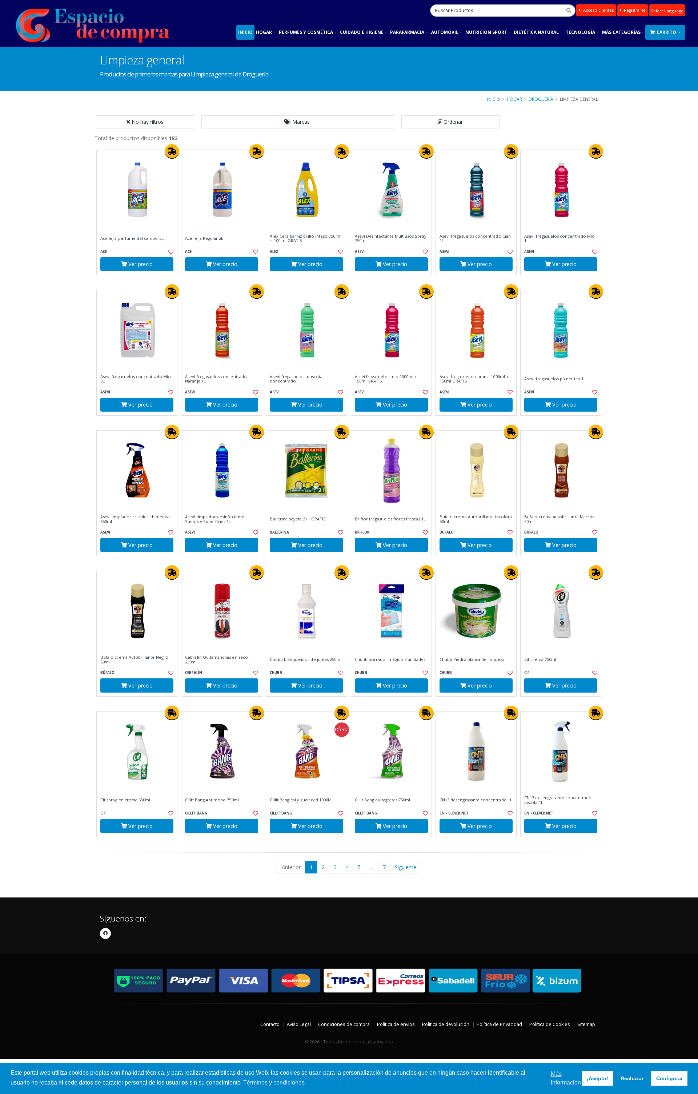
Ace (103, 251)
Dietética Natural (536, 32)
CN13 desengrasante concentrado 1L (476, 800)
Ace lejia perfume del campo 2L (132, 238)
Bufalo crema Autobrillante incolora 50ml (476, 519)
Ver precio (140, 264)
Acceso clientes (598, 10)
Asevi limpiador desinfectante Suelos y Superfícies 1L (214, 519)
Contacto (270, 1024)
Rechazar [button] (632, 1078)
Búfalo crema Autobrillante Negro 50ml (134, 659)
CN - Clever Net (454, 813)
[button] (297, 121)
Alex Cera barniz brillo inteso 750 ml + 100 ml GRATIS (305, 238)
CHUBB (276, 672)
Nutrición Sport (486, 32)
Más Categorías (621, 32)
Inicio (245, 32)
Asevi (360, 251)
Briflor (362, 532)
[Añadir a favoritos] (170, 252)
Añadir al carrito (139, 281)
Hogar (264, 32)
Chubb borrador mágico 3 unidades (390, 659)
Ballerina (279, 532)
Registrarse (634, 10)
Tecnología (580, 32)
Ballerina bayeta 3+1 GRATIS (298, 519)
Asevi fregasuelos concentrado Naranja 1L (216, 379)
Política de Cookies (549, 1024)
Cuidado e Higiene (362, 32)
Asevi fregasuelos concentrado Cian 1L (475, 238)
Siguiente (405, 867)
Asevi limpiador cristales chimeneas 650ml (135, 519)
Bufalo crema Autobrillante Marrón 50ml (559, 519)
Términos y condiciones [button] (274, 1082)
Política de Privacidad (499, 1024)
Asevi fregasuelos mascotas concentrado (297, 379)
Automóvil (444, 32)
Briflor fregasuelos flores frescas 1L (390, 519)
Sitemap (586, 1024)
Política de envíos (396, 1024)
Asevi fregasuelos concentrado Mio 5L (135, 379)
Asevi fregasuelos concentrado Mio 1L (559, 238)
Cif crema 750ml (540, 659)
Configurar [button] (669, 1078)
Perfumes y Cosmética (306, 32)
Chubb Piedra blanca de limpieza (472, 659)
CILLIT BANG (196, 813)
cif (526, 672)
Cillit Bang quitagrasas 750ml (382, 800)
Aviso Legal (299, 1024)
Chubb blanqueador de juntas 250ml (305, 659)
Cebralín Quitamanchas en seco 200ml (216, 659)
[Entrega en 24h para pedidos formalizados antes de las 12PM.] (172, 151)
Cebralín (193, 672)
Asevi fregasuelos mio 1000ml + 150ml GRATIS (386, 379)
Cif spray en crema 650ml (125, 800)
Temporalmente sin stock (221, 562)
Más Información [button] (566, 1078)
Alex (274, 251)
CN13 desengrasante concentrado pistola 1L (557, 800)
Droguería (541, 99)
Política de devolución (445, 1024)
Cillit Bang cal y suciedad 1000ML (302, 800)
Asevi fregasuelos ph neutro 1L (555, 379)
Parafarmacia (407, 32)
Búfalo (447, 532)
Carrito (667, 32)
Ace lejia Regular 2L (204, 238)
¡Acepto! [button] (597, 1078)
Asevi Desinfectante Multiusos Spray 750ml (390, 238)
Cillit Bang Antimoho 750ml (211, 800)
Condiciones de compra (344, 1024)
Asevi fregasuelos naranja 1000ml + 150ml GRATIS (474, 379)
